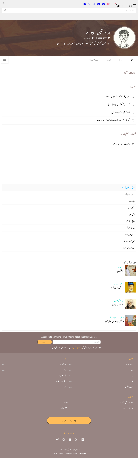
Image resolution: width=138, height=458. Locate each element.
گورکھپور (89, 38)
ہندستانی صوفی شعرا (129, 228)
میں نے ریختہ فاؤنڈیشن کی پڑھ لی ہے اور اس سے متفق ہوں (74, 347)
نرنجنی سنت (131, 207)
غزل (120, 59)
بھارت (85, 38)
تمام (131, 60)
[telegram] (57, 439)
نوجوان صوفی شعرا (130, 194)
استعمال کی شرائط (67, 449)
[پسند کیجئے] (92, 33)
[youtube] (70, 439)
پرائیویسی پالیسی (77, 347)
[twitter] (76, 439)
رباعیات (132, 201)
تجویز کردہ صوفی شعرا (129, 248)
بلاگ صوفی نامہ (62, 376)
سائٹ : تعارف (63, 402)
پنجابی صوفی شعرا (130, 221)
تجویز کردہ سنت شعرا (129, 241)
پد (132, 376)
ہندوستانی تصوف (128, 408)
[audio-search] (5, 10)
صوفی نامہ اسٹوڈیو (61, 381)
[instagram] (63, 439)
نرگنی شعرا (132, 214)
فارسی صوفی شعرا (130, 234)
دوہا (132, 370)
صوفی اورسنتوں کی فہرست (127, 187)
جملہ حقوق (60, 449)
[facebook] (82, 439)
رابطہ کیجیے (66, 420)
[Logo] (123, 6)
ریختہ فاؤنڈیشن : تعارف (126, 402)
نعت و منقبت (94, 59)
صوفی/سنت (129, 364)
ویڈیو (65, 370)
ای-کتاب (63, 364)
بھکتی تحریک (64, 408)
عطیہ (65, 387)
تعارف (109, 60)
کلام (132, 381)
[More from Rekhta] (4, 3)
